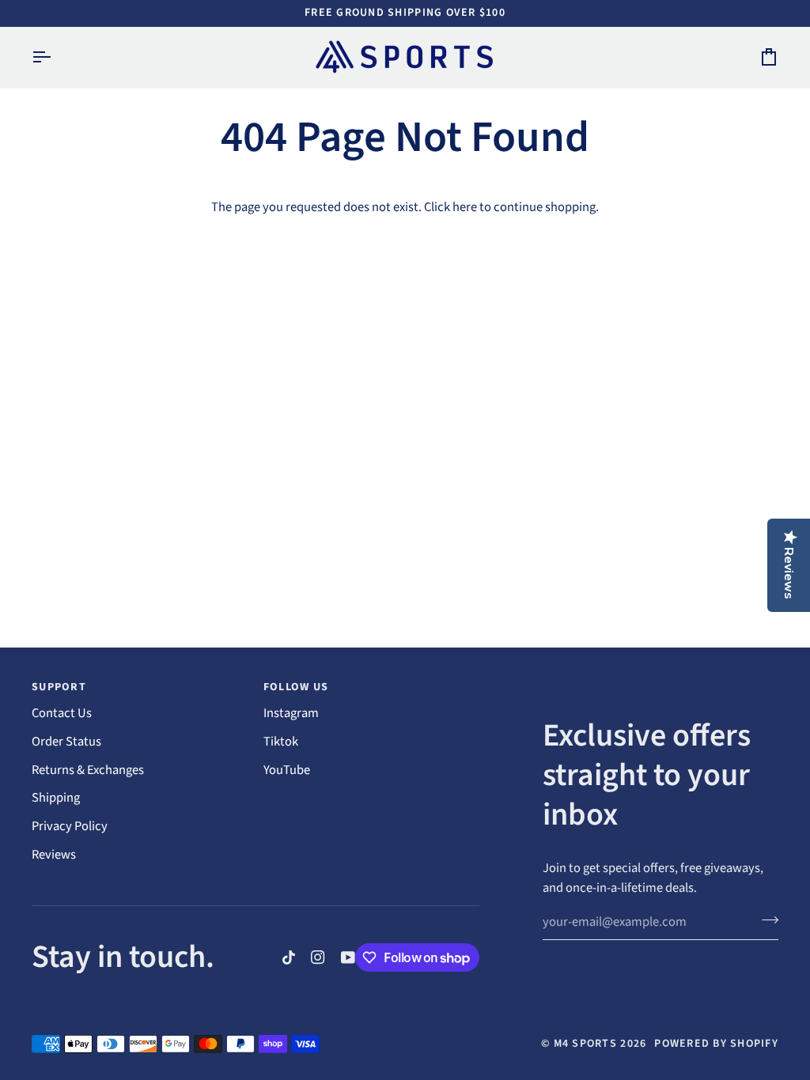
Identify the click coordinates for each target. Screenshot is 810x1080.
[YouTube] (348, 957)
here (464, 207)
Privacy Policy (70, 826)
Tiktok (280, 741)
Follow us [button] (295, 687)
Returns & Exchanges (88, 770)
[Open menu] (55, 57)
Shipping (56, 797)
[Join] (765, 920)
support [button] (59, 687)
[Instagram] (318, 957)
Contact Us (62, 713)
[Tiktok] (288, 957)
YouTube (286, 770)
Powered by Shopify (716, 1044)
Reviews (54, 854)
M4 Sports (585, 1044)
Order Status (66, 741)
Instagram (291, 713)
